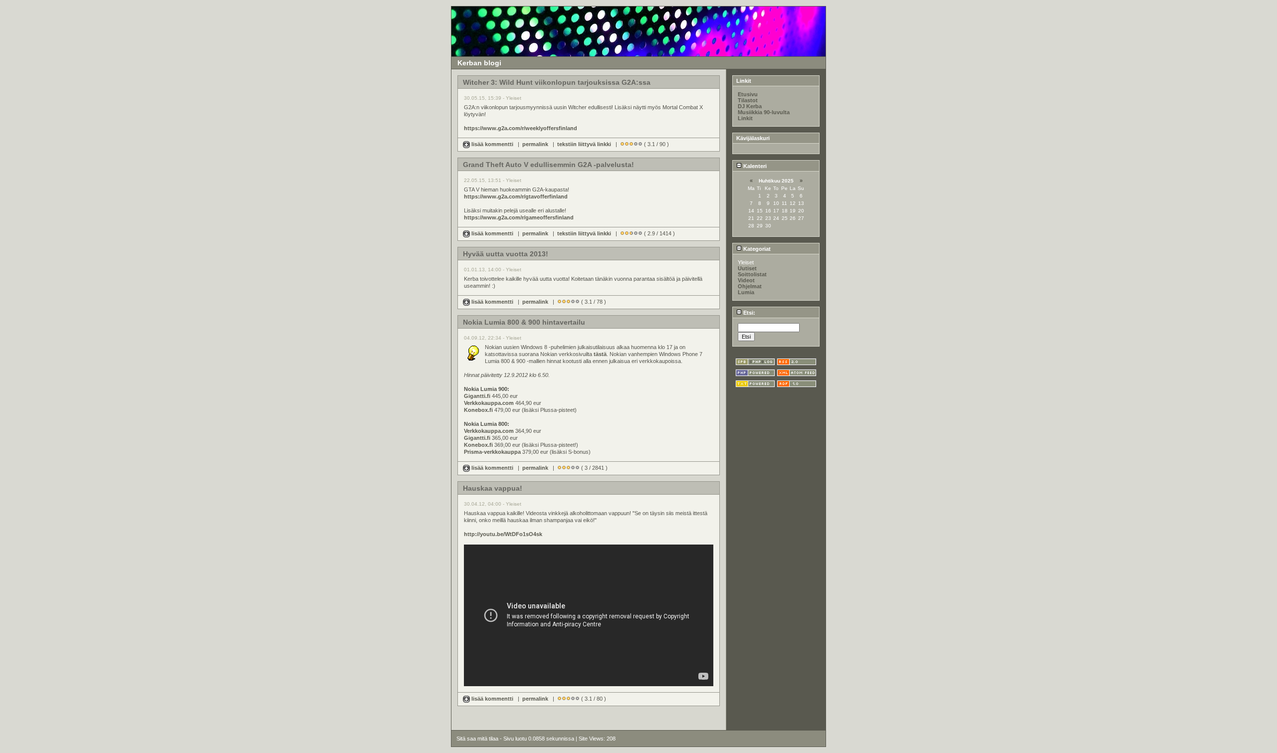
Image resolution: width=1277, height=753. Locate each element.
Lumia (746, 292)
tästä (600, 354)
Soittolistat (752, 274)
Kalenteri (754, 166)
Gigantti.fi (477, 396)
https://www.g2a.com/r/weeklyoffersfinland (520, 128)
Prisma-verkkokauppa (492, 452)
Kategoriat (756, 249)
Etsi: (748, 313)
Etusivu (748, 94)
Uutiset (747, 268)
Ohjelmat (750, 286)
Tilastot (748, 100)
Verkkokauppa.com (489, 403)
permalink (535, 144)
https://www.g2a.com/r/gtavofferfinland (516, 196)
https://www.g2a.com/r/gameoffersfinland (519, 217)
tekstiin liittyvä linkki (584, 144)
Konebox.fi (478, 410)
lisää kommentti (492, 144)
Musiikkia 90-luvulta (764, 112)
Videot (746, 280)
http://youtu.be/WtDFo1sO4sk (503, 534)
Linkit (745, 118)
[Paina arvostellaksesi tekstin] (622, 144)
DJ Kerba (750, 106)
